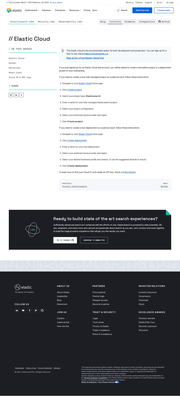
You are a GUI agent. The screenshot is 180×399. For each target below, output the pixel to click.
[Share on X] (11, 95)
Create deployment (77, 140)
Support (148, 2)
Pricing (87, 10)
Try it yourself (63, 240)
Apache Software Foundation (95, 378)
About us (129, 2)
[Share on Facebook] (21, 95)
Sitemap (57, 368)
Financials (143, 300)
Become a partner (101, 304)
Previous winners (147, 318)
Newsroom (62, 304)
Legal (95, 318)
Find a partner (99, 292)
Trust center (98, 322)
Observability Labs (70, 21)
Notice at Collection (89, 382)
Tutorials (115, 21)
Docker (12, 63)
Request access (100, 300)
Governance (144, 296)
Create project (74, 89)
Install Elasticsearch (74, 186)
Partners (139, 2)
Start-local (15, 72)
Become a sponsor (148, 326)
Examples (130, 21)
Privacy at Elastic (101, 326)
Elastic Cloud (16, 58)
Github (166, 21)
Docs (94, 10)
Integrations (147, 21)
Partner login (98, 296)
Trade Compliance (101, 330)
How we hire (63, 326)
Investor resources (148, 292)
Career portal (63, 322)
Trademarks (19, 368)
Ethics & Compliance (102, 334)
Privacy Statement (45, 368)
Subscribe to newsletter (94, 240)
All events (143, 330)
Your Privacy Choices (106, 382)
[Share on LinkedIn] (16, 95)
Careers (60, 318)
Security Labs (46, 21)
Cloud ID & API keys (20, 77)
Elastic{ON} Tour (147, 322)
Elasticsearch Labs (22, 21)
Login (171, 2)
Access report (56, 2)
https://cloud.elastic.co (96, 53)
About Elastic (63, 292)
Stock (141, 304)
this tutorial (130, 172)
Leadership (62, 296)
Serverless (15, 67)
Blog (103, 21)
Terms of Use (31, 368)
